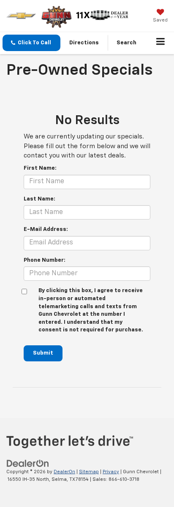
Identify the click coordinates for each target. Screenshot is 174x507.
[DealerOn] (27, 463)
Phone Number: (44, 260)
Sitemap (89, 471)
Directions (84, 43)
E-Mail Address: (46, 229)
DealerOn (64, 471)
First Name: (40, 168)
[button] (31, 43)
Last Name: (39, 199)
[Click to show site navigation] (160, 43)
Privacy (111, 471)
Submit (43, 353)
